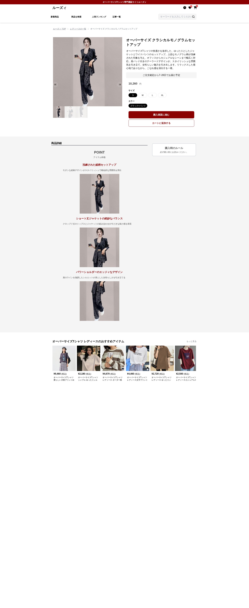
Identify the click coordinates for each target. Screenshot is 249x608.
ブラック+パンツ (138, 106)
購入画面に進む (161, 114)
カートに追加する (161, 123)
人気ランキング (99, 17)
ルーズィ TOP (59, 29)
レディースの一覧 (78, 29)
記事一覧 (117, 17)
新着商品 (55, 17)
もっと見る (191, 341)
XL (162, 95)
